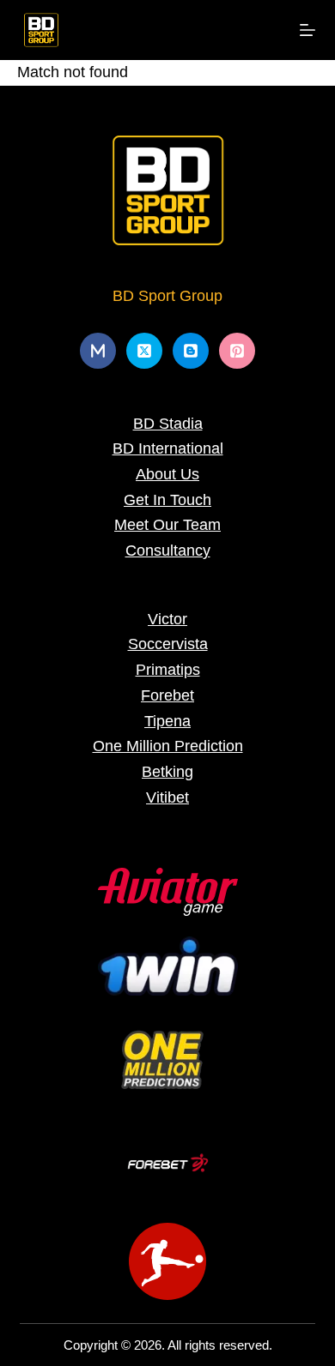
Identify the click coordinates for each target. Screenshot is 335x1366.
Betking (167, 771)
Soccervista (168, 644)
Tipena (167, 721)
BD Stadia (168, 423)
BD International (168, 448)
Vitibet (167, 797)
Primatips (168, 669)
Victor (167, 619)
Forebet (167, 695)
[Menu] (307, 30)
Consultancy (167, 550)
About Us (167, 474)
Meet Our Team (167, 524)
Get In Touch (167, 499)
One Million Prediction (168, 746)
